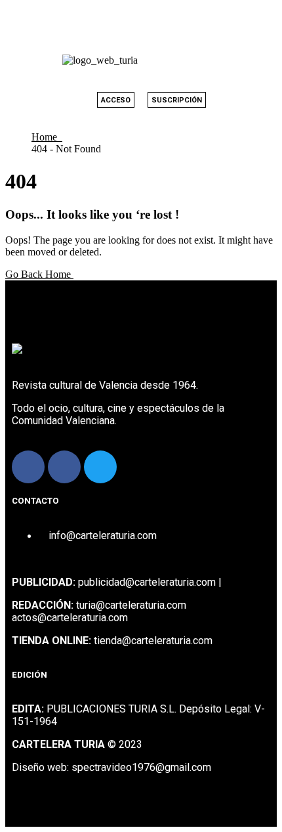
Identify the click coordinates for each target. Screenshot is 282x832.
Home (46, 136)
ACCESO (116, 100)
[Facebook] (28, 466)
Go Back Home (39, 274)
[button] (236, 60)
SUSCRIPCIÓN (176, 100)
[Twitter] (100, 466)
